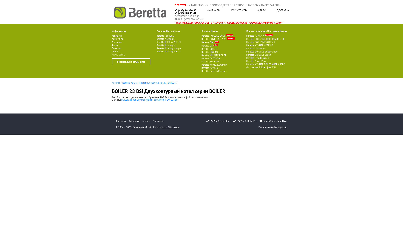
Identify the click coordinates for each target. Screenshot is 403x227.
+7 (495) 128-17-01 (185, 13)
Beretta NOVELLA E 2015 (218, 39)
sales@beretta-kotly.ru (191, 19)
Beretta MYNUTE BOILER (214, 55)
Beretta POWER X (259, 35)
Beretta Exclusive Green (258, 54)
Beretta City (210, 45)
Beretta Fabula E (165, 35)
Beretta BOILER (209, 48)
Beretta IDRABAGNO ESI (169, 42)
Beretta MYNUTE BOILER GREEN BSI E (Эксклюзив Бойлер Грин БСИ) (265, 66)
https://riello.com (170, 127)
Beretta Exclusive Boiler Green (261, 51)
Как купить (239, 10)
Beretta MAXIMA (210, 52)
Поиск (115, 51)
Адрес (262, 10)
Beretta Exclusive (210, 61)
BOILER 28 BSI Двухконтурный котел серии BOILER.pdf (149, 99)
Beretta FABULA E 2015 (217, 35)
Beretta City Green (255, 48)
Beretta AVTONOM (211, 58)
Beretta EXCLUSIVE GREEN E (261, 42)
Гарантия (116, 48)
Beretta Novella (210, 67)
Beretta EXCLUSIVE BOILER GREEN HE (265, 39)
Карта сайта (118, 54)
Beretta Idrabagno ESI (168, 51)
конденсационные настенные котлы (266, 31)
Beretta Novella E (166, 38)
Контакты (213, 10)
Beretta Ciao (210, 42)
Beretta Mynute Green (257, 57)
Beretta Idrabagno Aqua (169, 48)
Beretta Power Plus (256, 61)
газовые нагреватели (168, 31)
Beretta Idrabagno (166, 45)
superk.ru (282, 127)
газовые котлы (210, 31)
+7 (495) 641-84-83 (185, 10)
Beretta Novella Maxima (214, 71)
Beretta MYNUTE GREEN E (259, 45)
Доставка (283, 10)
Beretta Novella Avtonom (214, 64)
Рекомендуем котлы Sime (131, 61)
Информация (119, 31)
